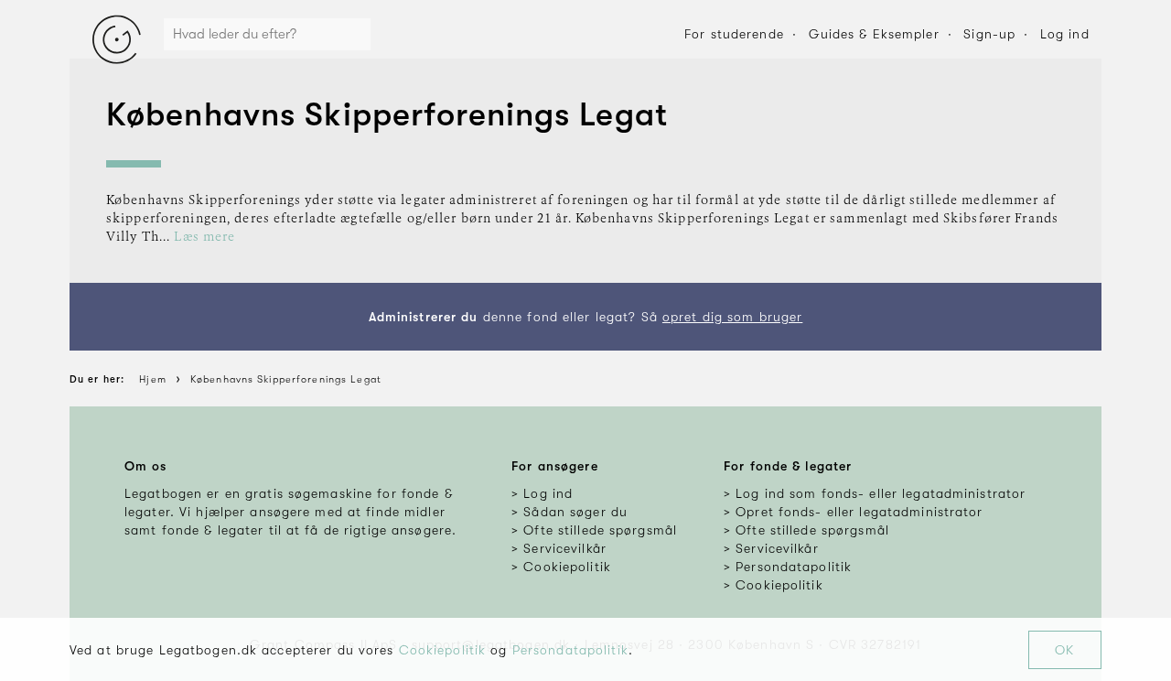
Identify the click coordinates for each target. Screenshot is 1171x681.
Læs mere (204, 237)
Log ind (1065, 34)
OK (1064, 650)
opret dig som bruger (732, 316)
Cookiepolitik (443, 650)
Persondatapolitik (570, 650)
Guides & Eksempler (874, 34)
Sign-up (989, 34)
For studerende (734, 34)
